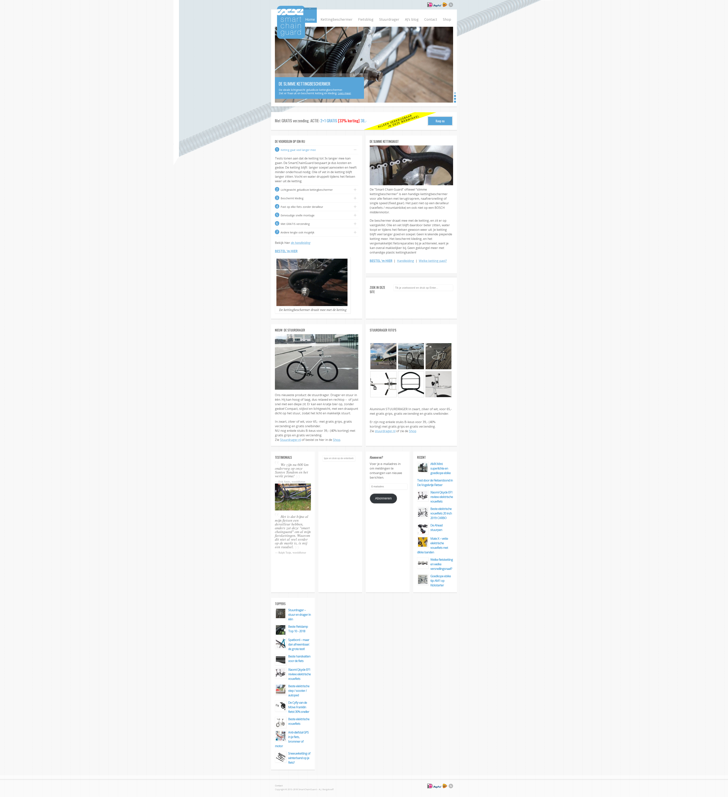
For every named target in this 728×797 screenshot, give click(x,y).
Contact (430, 19)
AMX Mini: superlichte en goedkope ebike (440, 468)
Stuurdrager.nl (290, 440)
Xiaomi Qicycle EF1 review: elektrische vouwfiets (441, 496)
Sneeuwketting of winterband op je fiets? (299, 758)
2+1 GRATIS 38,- (343, 120)
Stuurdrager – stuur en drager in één (299, 614)
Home (310, 19)
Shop (447, 19)
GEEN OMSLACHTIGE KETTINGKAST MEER (310, 76)
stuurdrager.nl (385, 431)
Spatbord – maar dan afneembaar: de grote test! (298, 644)
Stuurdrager (389, 19)
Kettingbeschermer (336, 19)
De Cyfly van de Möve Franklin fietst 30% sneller (298, 707)
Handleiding (405, 261)
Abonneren (383, 498)
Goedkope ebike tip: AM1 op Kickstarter (440, 580)
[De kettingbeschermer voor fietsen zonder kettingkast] (291, 38)
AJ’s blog (412, 19)
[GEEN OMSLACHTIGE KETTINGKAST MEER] (364, 65)
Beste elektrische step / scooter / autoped (298, 690)
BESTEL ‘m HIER (286, 251)
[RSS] (451, 5)
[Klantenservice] (437, 6)
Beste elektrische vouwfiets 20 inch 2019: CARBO (441, 513)
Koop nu (440, 121)
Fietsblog (365, 19)
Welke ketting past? (433, 261)
